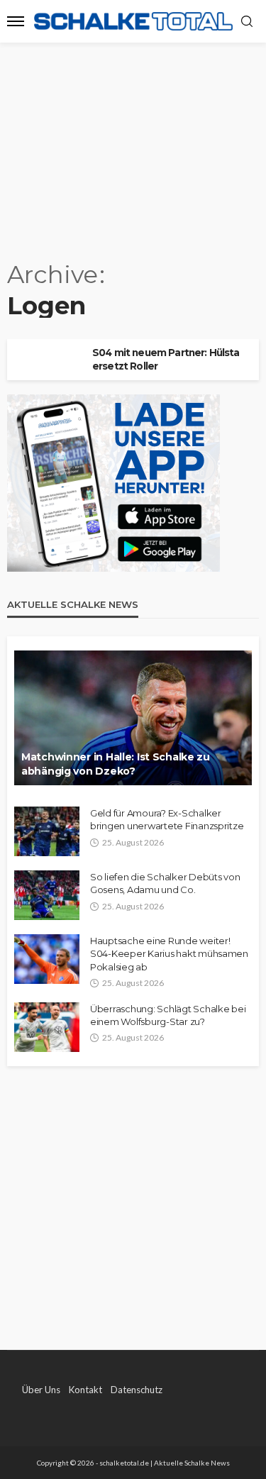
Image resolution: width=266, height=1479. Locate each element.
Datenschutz (136, 1389)
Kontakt (85, 1389)
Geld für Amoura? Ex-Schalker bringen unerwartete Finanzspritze (166, 819)
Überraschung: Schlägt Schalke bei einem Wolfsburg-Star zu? (167, 1015)
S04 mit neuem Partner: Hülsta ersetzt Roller (166, 359)
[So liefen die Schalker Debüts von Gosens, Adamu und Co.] (46, 895)
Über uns (41, 1389)
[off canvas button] (15, 21)
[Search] (247, 22)
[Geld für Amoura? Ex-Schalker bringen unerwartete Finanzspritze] (46, 831)
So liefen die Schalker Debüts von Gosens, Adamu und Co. (165, 883)
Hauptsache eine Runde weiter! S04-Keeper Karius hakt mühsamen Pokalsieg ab (169, 953)
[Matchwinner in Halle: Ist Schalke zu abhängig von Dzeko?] (133, 717)
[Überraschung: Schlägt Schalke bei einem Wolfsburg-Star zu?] (46, 1027)
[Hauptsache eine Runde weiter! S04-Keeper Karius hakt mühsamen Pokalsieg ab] (46, 959)
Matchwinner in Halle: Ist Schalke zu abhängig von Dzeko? (115, 763)
